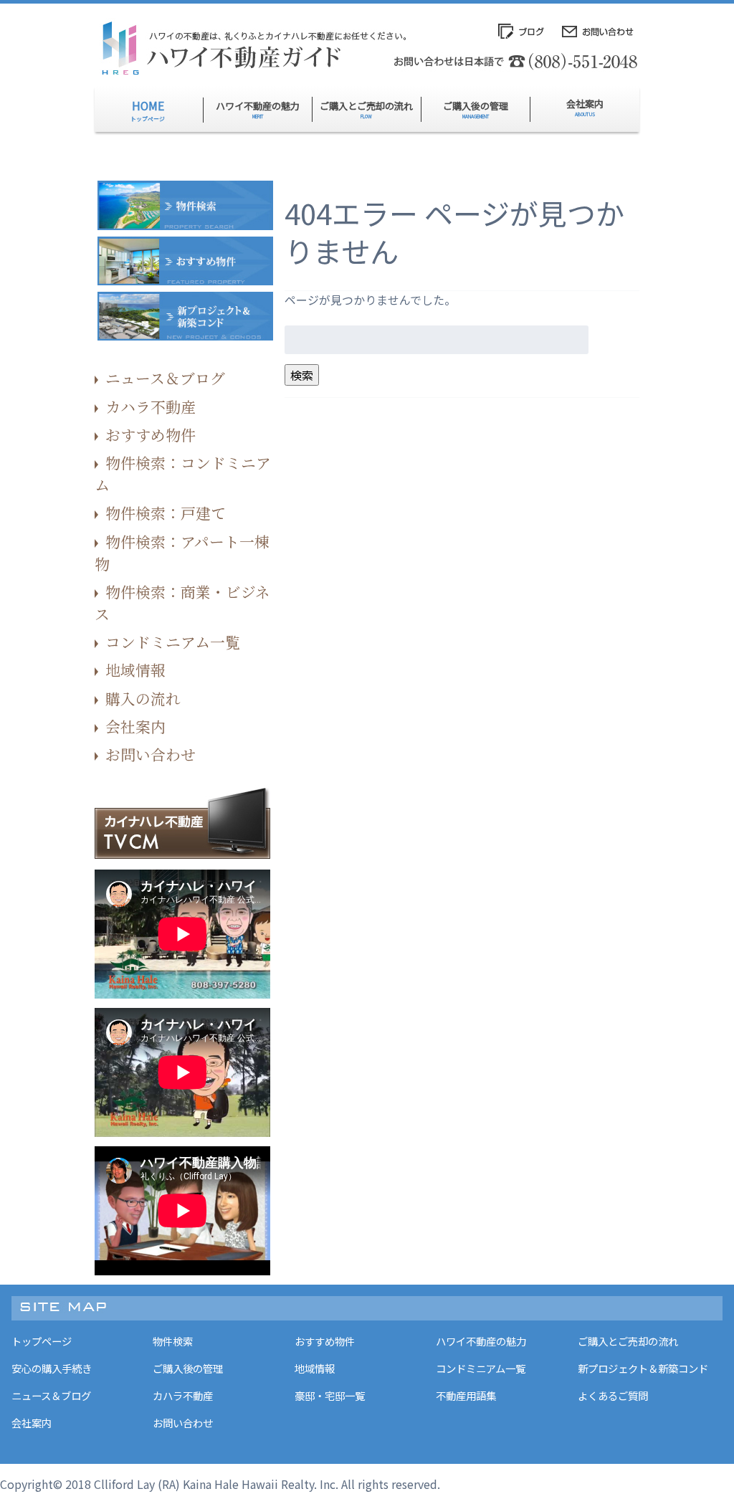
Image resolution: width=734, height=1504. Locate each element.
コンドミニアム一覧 (172, 641)
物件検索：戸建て (165, 512)
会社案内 (135, 726)
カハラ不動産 (150, 406)
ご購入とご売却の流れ (628, 1340)
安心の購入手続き (51, 1368)
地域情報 (135, 669)
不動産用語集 (466, 1395)
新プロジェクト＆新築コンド (643, 1368)
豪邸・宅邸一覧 (330, 1395)
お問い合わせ (150, 754)
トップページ (41, 1340)
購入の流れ (143, 698)
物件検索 (173, 1340)
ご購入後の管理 (188, 1368)
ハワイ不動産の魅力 (481, 1340)
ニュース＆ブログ (165, 378)
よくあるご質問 (613, 1395)
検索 (301, 375)
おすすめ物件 (150, 434)
